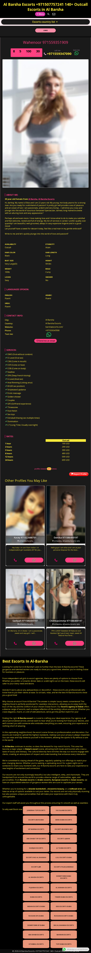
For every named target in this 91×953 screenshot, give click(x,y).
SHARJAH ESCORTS (36, 848)
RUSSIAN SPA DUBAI (36, 916)
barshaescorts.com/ (54, 327)
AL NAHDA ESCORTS (36, 877)
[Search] (48, 14)
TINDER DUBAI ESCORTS (64, 897)
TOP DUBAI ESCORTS (63, 944)
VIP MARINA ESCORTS (36, 829)
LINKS (45, 30)
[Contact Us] (54, 14)
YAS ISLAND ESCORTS (64, 810)
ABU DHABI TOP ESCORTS (36, 839)
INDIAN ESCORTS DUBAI (36, 906)
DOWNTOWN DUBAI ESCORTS (63, 877)
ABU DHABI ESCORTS (36, 935)
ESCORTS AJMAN (63, 839)
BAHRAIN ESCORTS (64, 935)
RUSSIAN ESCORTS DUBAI (63, 916)
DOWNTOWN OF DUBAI (36, 925)
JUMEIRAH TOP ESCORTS (36, 810)
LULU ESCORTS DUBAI (64, 857)
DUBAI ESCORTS (36, 897)
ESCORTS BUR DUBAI (36, 820)
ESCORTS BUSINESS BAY (64, 829)
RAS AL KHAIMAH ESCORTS (64, 925)
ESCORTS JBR (36, 867)
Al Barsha (32, 199)
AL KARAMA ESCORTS (64, 887)
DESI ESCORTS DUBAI (64, 906)
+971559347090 (59, 53)
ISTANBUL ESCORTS (36, 944)
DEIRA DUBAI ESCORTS (63, 820)
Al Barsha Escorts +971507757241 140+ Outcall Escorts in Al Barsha (45, 7)
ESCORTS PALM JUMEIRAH (63, 867)
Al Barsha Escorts (46, 199)
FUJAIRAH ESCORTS (36, 887)
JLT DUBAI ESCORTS (63, 848)
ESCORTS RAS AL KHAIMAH (36, 857)
